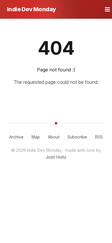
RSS (99, 136)
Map (36, 136)
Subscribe (77, 136)
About (53, 136)
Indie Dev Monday (31, 9)
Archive (16, 136)
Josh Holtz (56, 157)
